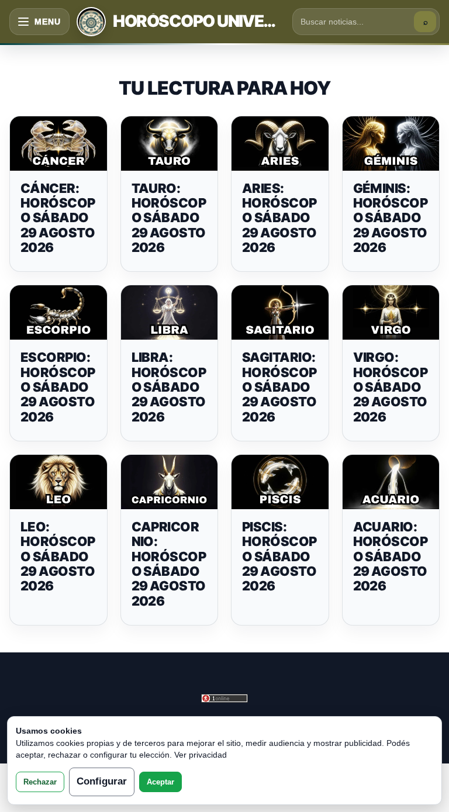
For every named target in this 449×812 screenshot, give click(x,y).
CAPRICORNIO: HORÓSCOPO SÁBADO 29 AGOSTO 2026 (169, 563)
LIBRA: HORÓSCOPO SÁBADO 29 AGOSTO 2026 (169, 387)
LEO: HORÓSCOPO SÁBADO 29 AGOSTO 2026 (57, 556)
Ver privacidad (200, 754)
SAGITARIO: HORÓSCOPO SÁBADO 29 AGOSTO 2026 (279, 387)
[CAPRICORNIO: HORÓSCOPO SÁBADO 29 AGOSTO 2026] (169, 482)
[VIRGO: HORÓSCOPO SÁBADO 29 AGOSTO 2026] (391, 312)
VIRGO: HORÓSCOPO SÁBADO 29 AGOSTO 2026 (390, 387)
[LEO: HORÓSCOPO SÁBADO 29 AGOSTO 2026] (58, 482)
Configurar (102, 781)
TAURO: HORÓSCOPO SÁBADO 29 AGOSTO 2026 (169, 218)
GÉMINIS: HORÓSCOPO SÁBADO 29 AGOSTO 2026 (390, 218)
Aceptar (160, 782)
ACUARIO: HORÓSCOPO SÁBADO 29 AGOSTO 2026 (390, 556)
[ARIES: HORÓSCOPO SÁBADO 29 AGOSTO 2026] (280, 143)
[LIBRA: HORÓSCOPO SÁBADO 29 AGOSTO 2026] (169, 312)
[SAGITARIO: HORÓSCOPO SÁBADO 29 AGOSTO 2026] (280, 312)
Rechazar (40, 782)
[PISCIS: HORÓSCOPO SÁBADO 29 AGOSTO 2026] (280, 482)
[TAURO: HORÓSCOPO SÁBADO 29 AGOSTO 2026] (169, 143)
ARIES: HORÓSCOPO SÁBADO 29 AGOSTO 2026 (279, 218)
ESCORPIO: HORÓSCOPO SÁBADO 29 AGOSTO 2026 (57, 387)
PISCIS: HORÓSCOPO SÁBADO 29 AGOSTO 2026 (279, 556)
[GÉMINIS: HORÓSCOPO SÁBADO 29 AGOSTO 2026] (391, 143)
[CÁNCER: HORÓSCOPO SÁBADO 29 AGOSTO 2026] (58, 143)
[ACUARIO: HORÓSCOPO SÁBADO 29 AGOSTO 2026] (391, 482)
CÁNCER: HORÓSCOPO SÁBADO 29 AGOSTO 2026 (57, 218)
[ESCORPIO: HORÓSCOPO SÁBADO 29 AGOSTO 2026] (58, 312)
